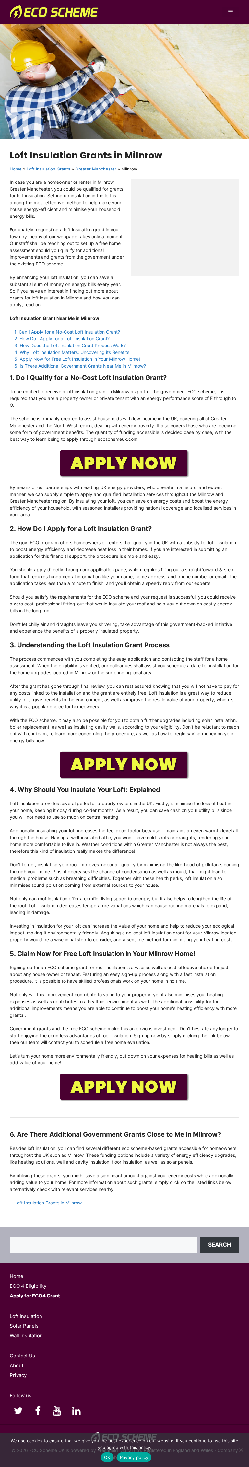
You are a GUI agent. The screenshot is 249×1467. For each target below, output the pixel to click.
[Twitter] (18, 1411)
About (16, 1365)
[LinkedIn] (76, 1411)
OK (107, 1457)
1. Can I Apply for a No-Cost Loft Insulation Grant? (67, 331)
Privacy (18, 1375)
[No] (241, 1450)
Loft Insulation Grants (48, 168)
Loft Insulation (26, 1316)
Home (16, 168)
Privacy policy (134, 1457)
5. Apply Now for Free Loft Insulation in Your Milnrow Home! (77, 359)
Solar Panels (24, 1326)
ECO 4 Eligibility (28, 1286)
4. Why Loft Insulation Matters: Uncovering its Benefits (71, 352)
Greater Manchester (95, 168)
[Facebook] (37, 1411)
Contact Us (22, 1356)
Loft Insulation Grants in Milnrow (48, 1202)
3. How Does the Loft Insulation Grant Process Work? (70, 345)
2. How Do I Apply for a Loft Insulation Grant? (62, 338)
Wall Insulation (26, 1335)
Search (219, 1244)
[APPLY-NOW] (124, 476)
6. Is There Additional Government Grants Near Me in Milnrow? (80, 366)
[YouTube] (57, 1411)
